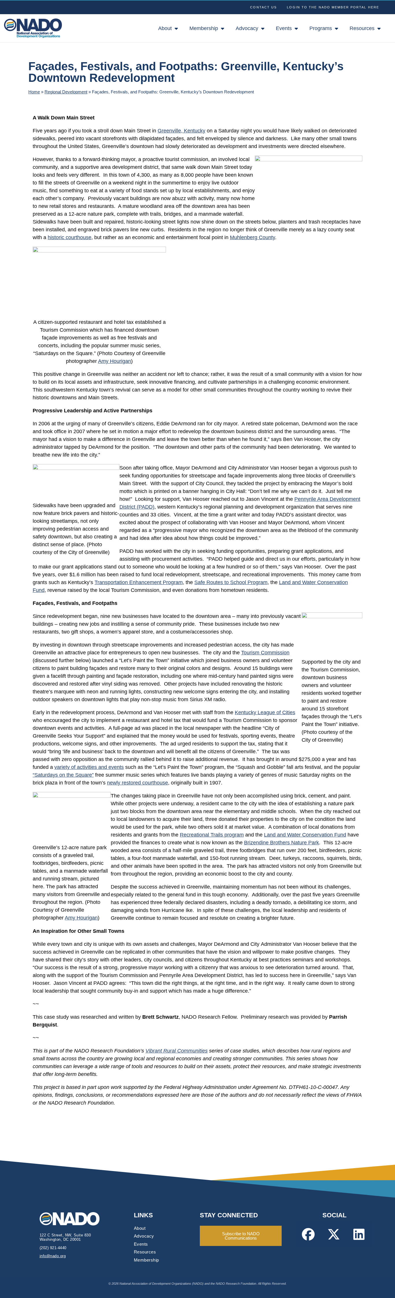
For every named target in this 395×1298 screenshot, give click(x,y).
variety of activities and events (89, 767)
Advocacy (247, 28)
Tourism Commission (265, 653)
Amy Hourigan (114, 361)
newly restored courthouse (137, 783)
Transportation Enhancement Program (139, 582)
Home (34, 91)
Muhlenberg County (252, 237)
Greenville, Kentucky (181, 131)
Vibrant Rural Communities (176, 1051)
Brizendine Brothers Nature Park (281, 842)
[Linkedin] (359, 1234)
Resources (362, 28)
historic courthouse (69, 237)
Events (284, 28)
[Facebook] (308, 1234)
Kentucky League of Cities (265, 712)
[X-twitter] (333, 1234)
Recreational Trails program (212, 835)
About (165, 28)
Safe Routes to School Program (230, 582)
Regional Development (66, 91)
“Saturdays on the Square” (63, 775)
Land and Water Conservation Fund (305, 835)
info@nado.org (53, 1256)
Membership (203, 28)
